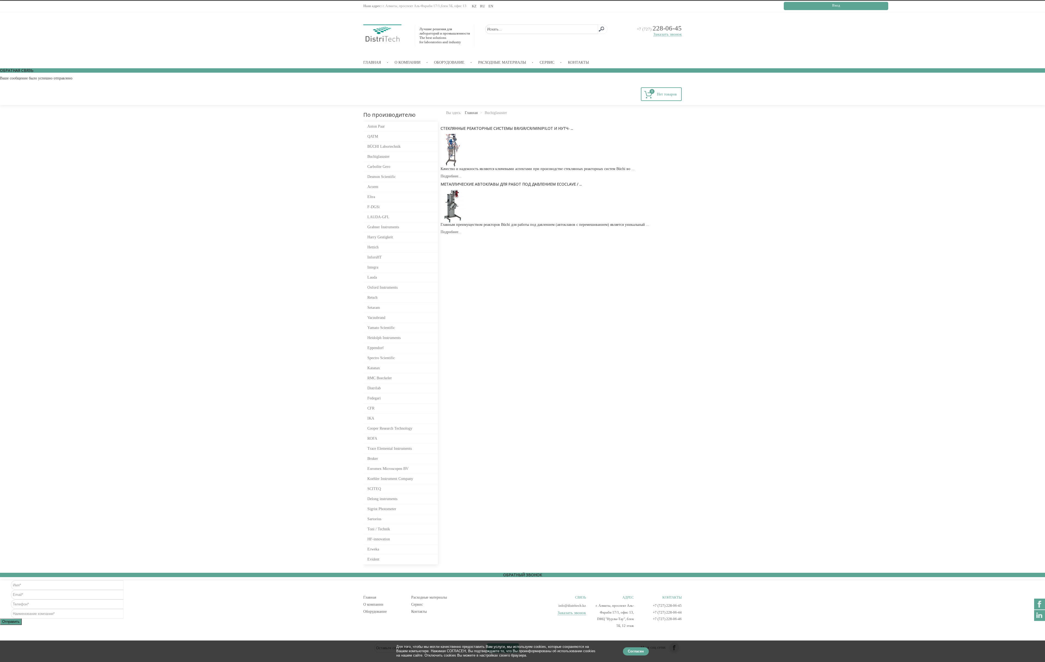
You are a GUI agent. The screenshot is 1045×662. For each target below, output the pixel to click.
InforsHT (374, 257)
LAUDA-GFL (378, 217)
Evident (373, 559)
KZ (474, 6)
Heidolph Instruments (384, 338)
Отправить (11, 622)
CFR (370, 408)
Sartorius (374, 519)
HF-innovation (378, 539)
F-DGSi (373, 207)
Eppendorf (375, 348)
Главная (372, 62)
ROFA (372, 438)
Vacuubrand (376, 318)
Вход (836, 5)
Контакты (578, 62)
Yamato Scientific (381, 328)
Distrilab (374, 388)
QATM (372, 136)
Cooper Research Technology (389, 428)
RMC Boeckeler (379, 378)
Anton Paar (376, 126)
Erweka (373, 549)
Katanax (373, 368)
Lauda (372, 277)
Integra (372, 267)
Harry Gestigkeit (380, 237)
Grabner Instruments (383, 227)
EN (490, 6)
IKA (370, 418)
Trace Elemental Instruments (389, 449)
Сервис (547, 62)
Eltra (371, 197)
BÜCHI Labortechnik (384, 146)
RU (483, 6)
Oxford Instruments (382, 287)
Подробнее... (451, 176)
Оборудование (449, 62)
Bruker (372, 459)
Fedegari (374, 398)
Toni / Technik (378, 529)
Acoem (372, 187)
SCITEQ (374, 489)
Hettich (373, 247)
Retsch (372, 297)
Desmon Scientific (381, 177)
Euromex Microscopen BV (387, 469)
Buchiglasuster (378, 157)
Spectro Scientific (381, 358)
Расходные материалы (502, 62)
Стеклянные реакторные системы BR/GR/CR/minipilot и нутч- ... (507, 128)
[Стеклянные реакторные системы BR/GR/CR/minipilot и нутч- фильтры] (453, 150)
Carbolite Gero (378, 167)
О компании (407, 62)
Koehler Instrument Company (390, 479)
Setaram (373, 308)
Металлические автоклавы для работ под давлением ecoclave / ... (511, 184)
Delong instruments (382, 499)
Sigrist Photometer (381, 509)
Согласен (636, 651)
